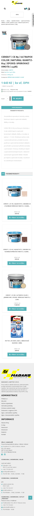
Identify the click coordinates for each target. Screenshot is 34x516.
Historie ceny (14, 89)
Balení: (3, 72)
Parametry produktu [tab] (17, 110)
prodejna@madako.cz (9, 471)
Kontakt (3, 434)
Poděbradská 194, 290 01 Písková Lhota (14, 503)
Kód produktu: (4, 70)
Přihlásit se (4, 399)
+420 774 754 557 (8, 488)
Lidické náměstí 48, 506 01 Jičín (8, 485)
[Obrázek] (4, 33)
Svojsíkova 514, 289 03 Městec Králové (14, 446)
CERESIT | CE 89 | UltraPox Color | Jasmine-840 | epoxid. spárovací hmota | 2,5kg (17, 297)
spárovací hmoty (25, 21)
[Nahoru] (30, 498)
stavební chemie (16, 21)
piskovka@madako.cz (9, 507)
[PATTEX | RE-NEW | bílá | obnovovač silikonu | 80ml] (17, 327)
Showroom (4, 430)
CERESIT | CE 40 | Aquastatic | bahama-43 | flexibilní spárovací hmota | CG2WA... (17, 205)
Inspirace (3, 432)
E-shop (3, 425)
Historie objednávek (7, 403)
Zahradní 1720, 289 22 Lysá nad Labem (9, 466)
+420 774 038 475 (8, 469)
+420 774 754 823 (8, 505)
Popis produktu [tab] (17, 107)
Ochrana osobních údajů (8, 408)
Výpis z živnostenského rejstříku (10, 415)
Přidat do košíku (18, 218)
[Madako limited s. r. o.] (17, 3)
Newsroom (4, 427)
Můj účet (3, 401)
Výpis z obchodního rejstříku (9, 413)
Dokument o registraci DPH (9, 410)
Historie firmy (5, 423)
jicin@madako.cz (7, 490)
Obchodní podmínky (7, 406)
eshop (8, 21)
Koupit (19, 98)
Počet (3, 99)
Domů (2, 21)
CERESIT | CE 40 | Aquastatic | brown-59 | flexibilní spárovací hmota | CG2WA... (17, 250)
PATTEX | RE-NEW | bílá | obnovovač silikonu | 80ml (17, 342)
